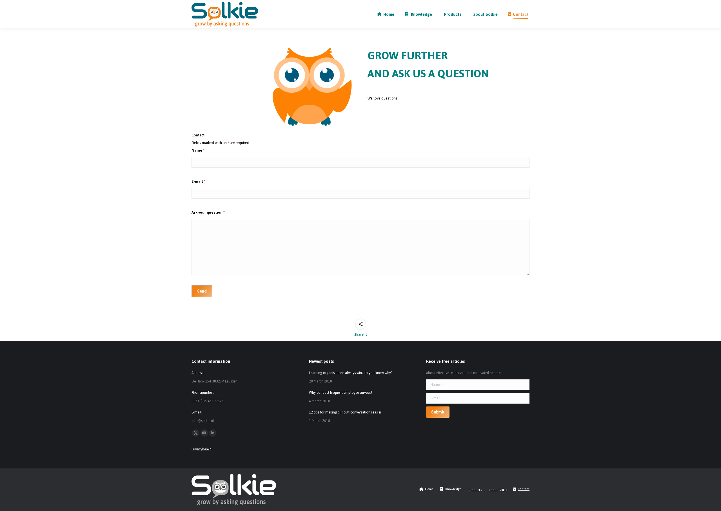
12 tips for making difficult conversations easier (345, 412)
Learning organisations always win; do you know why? (350, 373)
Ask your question (208, 212)
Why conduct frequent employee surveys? (340, 392)
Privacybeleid (202, 449)
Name (198, 150)
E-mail (198, 181)
